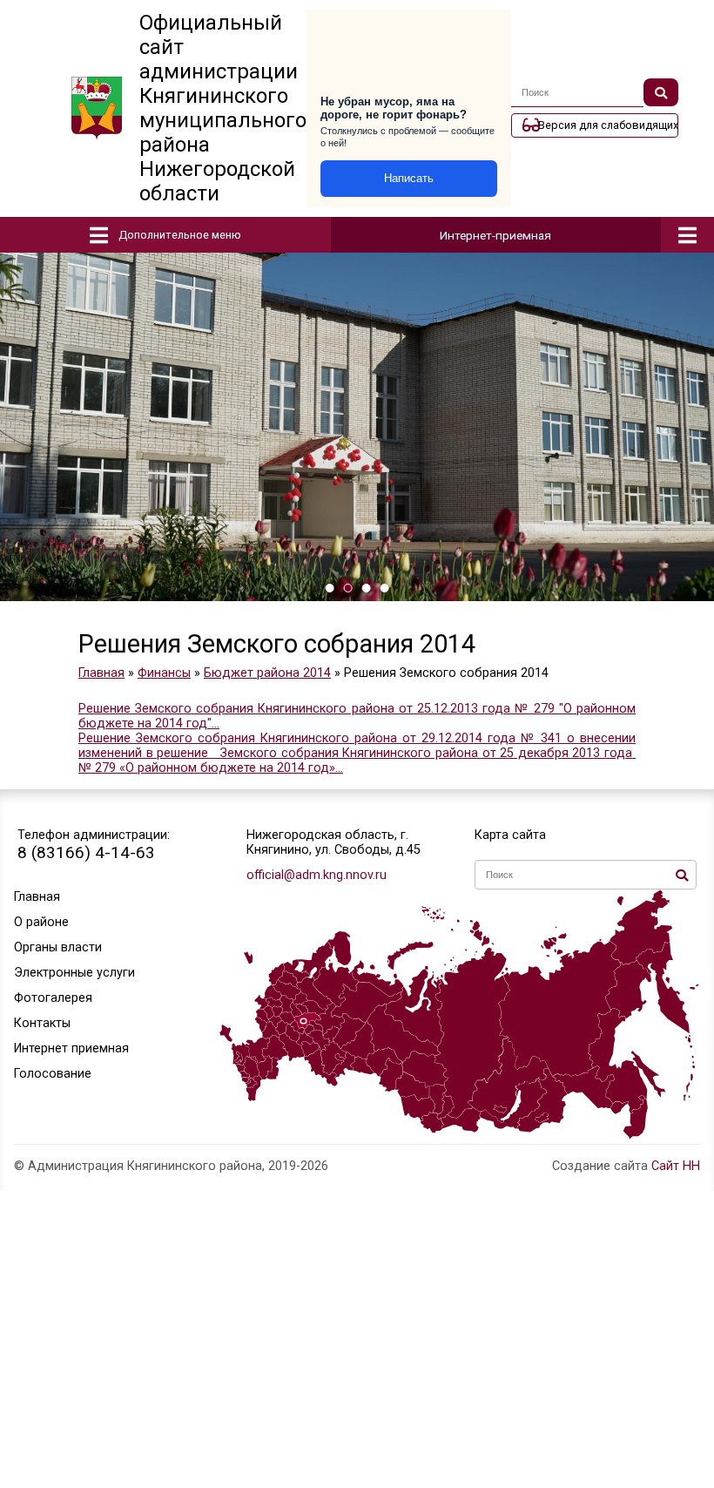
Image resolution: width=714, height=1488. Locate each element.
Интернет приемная (71, 1048)
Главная (37, 896)
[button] (329, 588)
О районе (41, 922)
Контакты (42, 1023)
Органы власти (58, 947)
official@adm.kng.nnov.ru (316, 875)
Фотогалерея (53, 998)
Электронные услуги (74, 972)
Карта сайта (510, 835)
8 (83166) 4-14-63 (86, 852)
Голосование (52, 1073)
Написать (409, 178)
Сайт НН (675, 1166)
